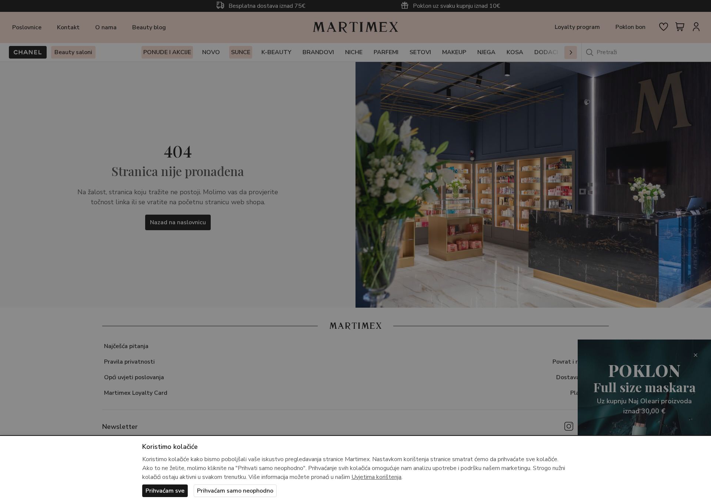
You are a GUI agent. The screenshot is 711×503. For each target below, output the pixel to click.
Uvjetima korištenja (376, 477)
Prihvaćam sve (165, 491)
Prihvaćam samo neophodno (235, 491)
